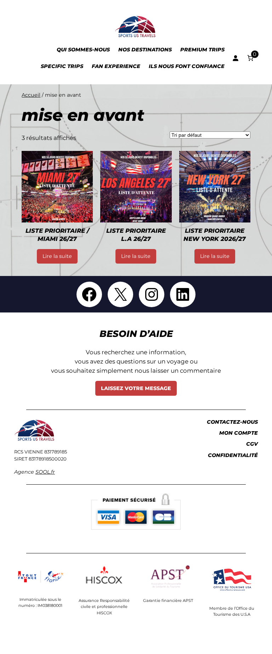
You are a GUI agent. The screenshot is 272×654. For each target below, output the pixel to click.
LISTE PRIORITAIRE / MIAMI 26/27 (57, 235)
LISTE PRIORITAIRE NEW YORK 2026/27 (214, 235)
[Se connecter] (235, 58)
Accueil (31, 95)
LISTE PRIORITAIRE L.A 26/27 (136, 235)
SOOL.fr (45, 472)
